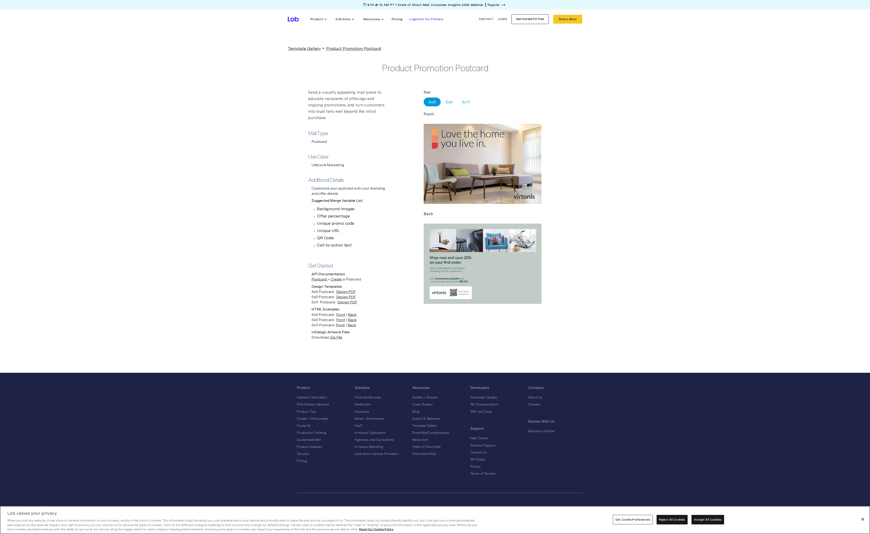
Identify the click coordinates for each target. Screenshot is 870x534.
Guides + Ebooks (425, 397)
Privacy (475, 466)
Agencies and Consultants (374, 439)
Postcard (320, 279)
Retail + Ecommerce (369, 418)
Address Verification (312, 397)
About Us (535, 397)
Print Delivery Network (313, 404)
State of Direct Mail (426, 447)
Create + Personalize (312, 418)
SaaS (358, 425)
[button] (318, 19)
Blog (415, 411)
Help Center (479, 438)
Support (477, 429)
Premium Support (483, 445)
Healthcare (362, 404)
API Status (478, 459)
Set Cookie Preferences (632, 519)
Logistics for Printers (426, 19)
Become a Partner (541, 431)
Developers (479, 388)
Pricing (397, 19)
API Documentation (484, 404)
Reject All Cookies (672, 519)
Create (336, 279)
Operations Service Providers (377, 454)
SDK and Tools (481, 411)
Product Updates (309, 447)
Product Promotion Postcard (353, 48)
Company (536, 388)
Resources (421, 388)
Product (303, 388)
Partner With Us (541, 421)
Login (502, 19)
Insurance (362, 411)
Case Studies (422, 404)
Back (352, 314)
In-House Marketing (369, 447)
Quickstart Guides (483, 397)
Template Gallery (304, 48)
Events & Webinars (426, 418)
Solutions (362, 388)
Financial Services (368, 397)
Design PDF (346, 292)
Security (303, 454)
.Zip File (336, 337)
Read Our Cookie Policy (376, 529)
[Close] (863, 519)
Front (340, 314)
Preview (480, 162)
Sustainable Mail (308, 439)
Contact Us (478, 452)
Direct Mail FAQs (424, 454)
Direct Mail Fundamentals (430, 432)
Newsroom (420, 439)
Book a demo (568, 19)
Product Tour (306, 411)
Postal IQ (303, 425)
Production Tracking (311, 432)
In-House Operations (370, 432)
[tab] (432, 102)
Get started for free (530, 19)
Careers (534, 404)
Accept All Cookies (707, 519)
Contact (486, 19)
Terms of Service (482, 473)
